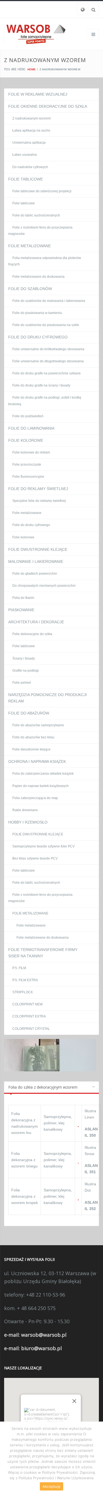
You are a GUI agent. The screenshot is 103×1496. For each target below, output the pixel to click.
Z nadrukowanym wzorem (31, 118)
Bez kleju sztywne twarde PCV (35, 858)
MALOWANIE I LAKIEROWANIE (35, 561)
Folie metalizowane (26, 513)
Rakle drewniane (25, 810)
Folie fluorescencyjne (28, 477)
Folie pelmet (21, 683)
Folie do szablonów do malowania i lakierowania (48, 301)
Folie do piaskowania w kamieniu (37, 313)
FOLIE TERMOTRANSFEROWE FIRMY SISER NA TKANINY (42, 952)
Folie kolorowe (23, 537)
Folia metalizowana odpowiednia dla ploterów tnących (44, 261)
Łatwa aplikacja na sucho (31, 130)
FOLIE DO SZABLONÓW (30, 289)
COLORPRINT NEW (27, 1004)
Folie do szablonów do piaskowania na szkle (45, 325)
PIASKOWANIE (21, 610)
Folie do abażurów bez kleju (33, 737)
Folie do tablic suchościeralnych (36, 215)
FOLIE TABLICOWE (25, 179)
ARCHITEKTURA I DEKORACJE (36, 622)
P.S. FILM (19, 968)
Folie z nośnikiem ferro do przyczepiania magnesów (40, 231)
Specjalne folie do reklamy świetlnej (39, 501)
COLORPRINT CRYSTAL (31, 1029)
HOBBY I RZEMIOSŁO (28, 822)
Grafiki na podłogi (25, 670)
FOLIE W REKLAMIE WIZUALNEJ (37, 94)
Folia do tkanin (23, 598)
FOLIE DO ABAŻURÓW (28, 713)
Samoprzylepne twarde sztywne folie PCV (43, 846)
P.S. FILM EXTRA (25, 980)
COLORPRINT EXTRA (29, 1016)
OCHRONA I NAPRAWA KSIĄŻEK (37, 761)
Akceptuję (51, 1486)
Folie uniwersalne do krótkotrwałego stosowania (48, 349)
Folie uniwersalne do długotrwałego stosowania (48, 361)
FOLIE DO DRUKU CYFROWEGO (38, 337)
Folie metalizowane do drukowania (38, 277)
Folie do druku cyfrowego (31, 525)
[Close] (74, 1401)
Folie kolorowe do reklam (31, 452)
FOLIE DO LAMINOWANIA (31, 428)
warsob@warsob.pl (43, 1334)
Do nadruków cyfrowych (30, 167)
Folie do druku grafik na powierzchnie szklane (46, 373)
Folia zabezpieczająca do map (35, 798)
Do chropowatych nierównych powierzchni (44, 586)
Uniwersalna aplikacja (29, 142)
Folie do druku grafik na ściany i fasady (41, 385)
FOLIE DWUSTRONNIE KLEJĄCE (37, 549)
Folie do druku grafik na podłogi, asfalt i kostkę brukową (44, 401)
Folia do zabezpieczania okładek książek (43, 773)
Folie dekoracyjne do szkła (32, 634)
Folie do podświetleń (27, 416)
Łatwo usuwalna (24, 155)
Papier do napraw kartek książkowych (40, 786)
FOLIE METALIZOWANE (29, 246)
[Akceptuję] (96, 1459)
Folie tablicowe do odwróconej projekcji (41, 191)
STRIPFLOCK (22, 992)
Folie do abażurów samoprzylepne (38, 725)
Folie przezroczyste (26, 464)
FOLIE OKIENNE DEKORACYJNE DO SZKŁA (47, 106)
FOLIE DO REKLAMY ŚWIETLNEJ (38, 488)
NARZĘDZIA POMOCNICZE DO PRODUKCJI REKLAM (47, 698)
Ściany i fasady (23, 658)
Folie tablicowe (23, 203)
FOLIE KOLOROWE (25, 440)
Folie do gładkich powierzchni (34, 573)
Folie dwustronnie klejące (31, 749)
